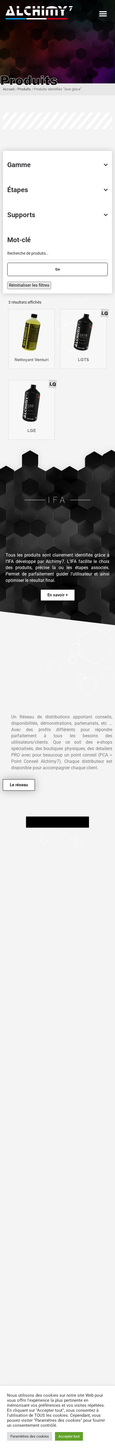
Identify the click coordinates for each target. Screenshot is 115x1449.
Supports (21, 215)
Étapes (17, 190)
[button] (103, 14)
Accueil (9, 89)
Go (57, 269)
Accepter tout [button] (69, 1436)
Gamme (19, 165)
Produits (24, 89)
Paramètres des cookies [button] (29, 1436)
